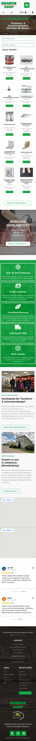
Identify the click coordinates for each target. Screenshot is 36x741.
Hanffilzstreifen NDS (26, 152)
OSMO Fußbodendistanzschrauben (11, 96)
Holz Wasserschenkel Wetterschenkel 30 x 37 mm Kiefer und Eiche (26, 182)
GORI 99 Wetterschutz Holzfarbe (9, 68)
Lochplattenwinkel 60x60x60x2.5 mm (9, 152)
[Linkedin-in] (23, 733)
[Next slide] (33, 229)
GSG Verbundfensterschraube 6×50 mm (27, 69)
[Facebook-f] (12, 733)
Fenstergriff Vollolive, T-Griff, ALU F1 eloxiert (10, 181)
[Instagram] (18, 733)
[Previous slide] (3, 229)
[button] (27, 5)
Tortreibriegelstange (9, 124)
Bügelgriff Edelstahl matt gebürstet (26, 124)
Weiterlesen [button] (6, 585)
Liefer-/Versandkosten (19, 635)
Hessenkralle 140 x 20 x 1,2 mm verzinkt (26, 96)
